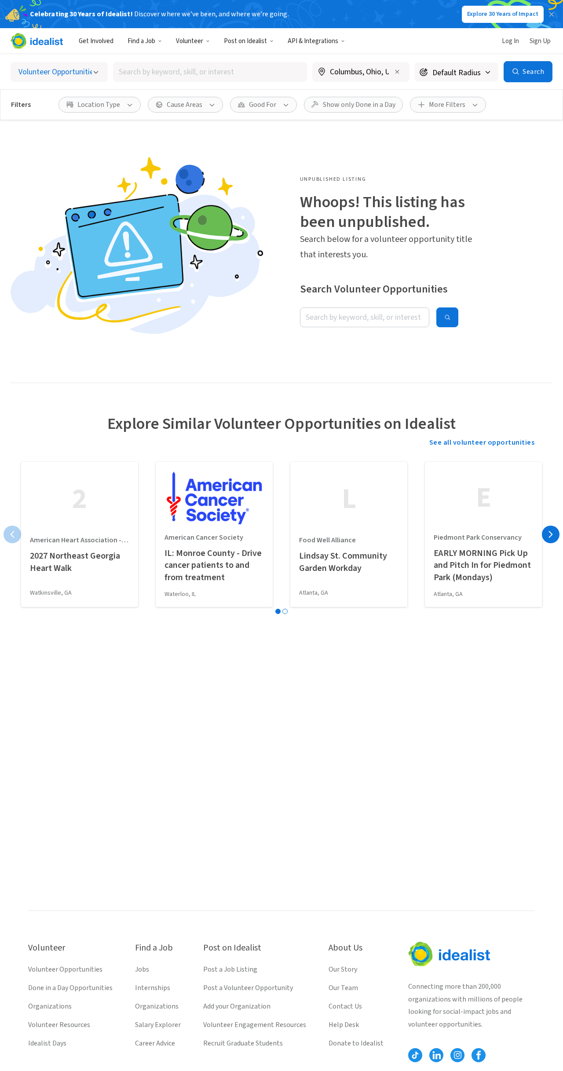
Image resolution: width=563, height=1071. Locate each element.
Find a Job (141, 41)
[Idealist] (37, 41)
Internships (152, 988)
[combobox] (210, 71)
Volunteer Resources (59, 1025)
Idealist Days (47, 1043)
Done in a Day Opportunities (70, 988)
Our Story (343, 969)
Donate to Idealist (356, 1043)
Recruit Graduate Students (243, 1043)
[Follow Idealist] (415, 1055)
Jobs (142, 969)
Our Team (343, 988)
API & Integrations (313, 41)
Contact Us (345, 1006)
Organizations (50, 1006)
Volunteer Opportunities (65, 969)
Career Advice (155, 1043)
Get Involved (96, 41)
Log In (510, 41)
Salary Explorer (158, 1025)
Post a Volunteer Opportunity (248, 988)
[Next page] (550, 534)
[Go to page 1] (278, 611)
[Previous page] (12, 534)
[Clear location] (397, 71)
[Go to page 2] (285, 611)
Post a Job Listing (230, 969)
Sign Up (540, 41)
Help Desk (344, 1025)
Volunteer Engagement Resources (254, 1025)
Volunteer (189, 41)
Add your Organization (237, 1006)
